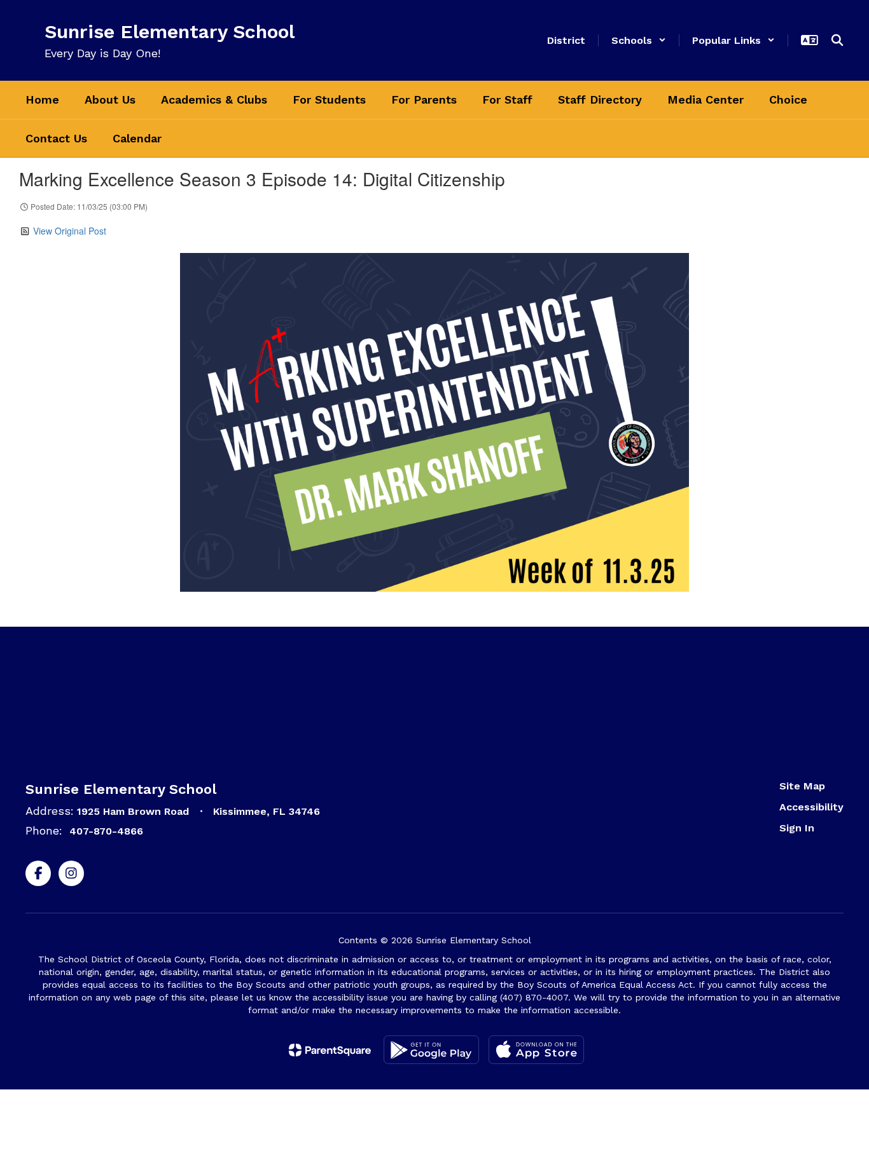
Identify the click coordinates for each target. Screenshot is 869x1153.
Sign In (796, 828)
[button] (638, 40)
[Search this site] (837, 40)
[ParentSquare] (330, 1050)
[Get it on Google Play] (431, 1049)
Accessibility (811, 807)
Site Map (802, 786)
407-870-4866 (106, 831)
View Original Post (69, 230)
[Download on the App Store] (536, 1049)
